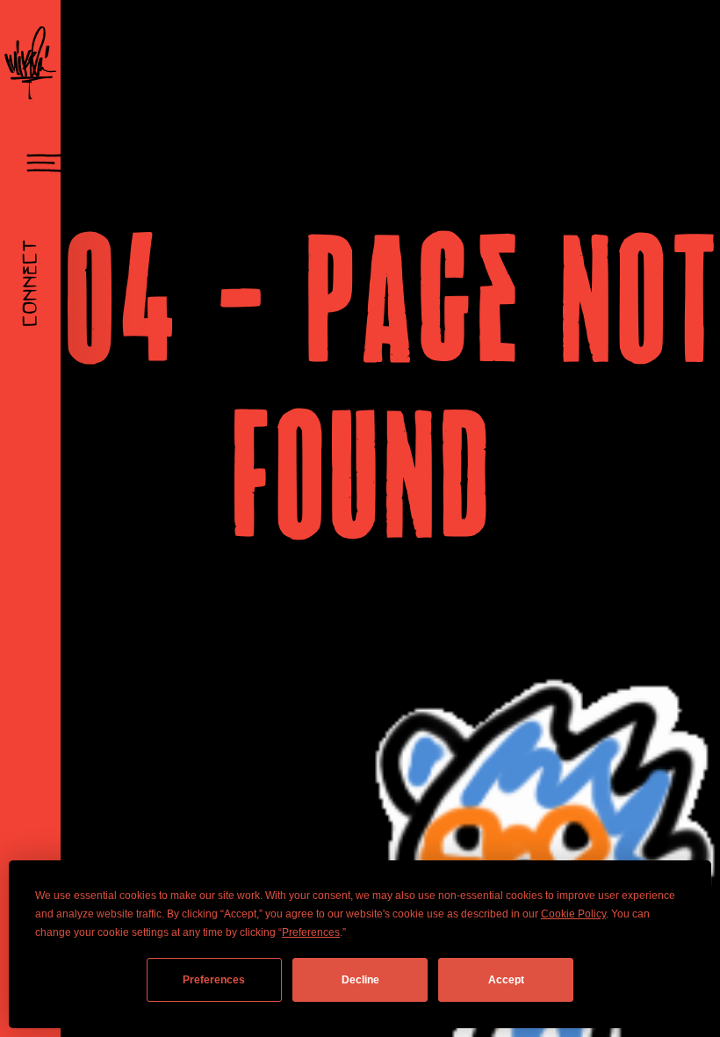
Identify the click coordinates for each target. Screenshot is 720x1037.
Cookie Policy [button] (573, 914)
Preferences (214, 980)
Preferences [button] (311, 932)
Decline (360, 980)
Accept (506, 980)
